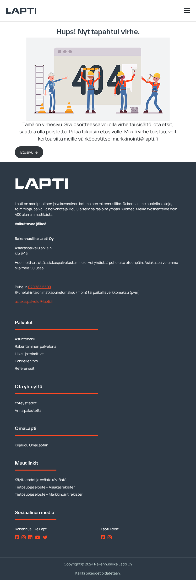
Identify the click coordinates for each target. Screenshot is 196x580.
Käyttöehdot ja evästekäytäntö (40, 479)
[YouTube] (38, 537)
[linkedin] (31, 537)
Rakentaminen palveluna (35, 346)
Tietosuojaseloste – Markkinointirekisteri (49, 494)
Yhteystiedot (26, 403)
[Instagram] (24, 537)
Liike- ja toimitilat (29, 353)
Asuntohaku (25, 338)
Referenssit (24, 368)
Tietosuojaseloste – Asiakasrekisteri (45, 487)
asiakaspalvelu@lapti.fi (34, 301)
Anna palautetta (28, 410)
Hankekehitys (26, 360)
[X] (46, 537)
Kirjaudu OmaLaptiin (31, 445)
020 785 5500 (39, 286)
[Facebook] (18, 537)
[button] (29, 152)
